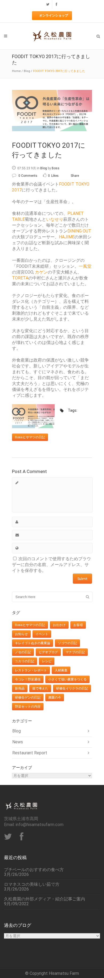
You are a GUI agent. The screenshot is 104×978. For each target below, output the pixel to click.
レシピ (46, 661)
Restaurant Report (29, 752)
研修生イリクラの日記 (72, 688)
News (17, 741)
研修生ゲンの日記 (28, 697)
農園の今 (54, 697)
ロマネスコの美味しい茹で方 (31, 884)
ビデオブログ (48, 652)
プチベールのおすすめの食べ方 (34, 869)
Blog (27, 71)
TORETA (20, 277)
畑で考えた (40, 688)
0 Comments (27, 176)
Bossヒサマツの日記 (30, 437)
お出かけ (59, 625)
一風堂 (85, 266)
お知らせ (21, 634)
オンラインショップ (53, 15)
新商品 (20, 688)
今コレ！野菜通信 (28, 679)
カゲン (41, 272)
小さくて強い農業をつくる (67, 679)
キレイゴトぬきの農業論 (32, 643)
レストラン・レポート (31, 670)
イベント (41, 634)
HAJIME (66, 236)
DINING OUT (79, 231)
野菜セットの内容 (28, 706)
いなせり (54, 219)
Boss (55, 168)
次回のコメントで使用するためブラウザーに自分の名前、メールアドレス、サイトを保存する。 (51, 564)
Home (16, 71)
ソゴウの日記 (67, 643)
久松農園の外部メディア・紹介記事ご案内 (44, 899)
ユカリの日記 (24, 661)
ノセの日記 (23, 652)
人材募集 (61, 670)
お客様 (78, 625)
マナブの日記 (75, 652)
